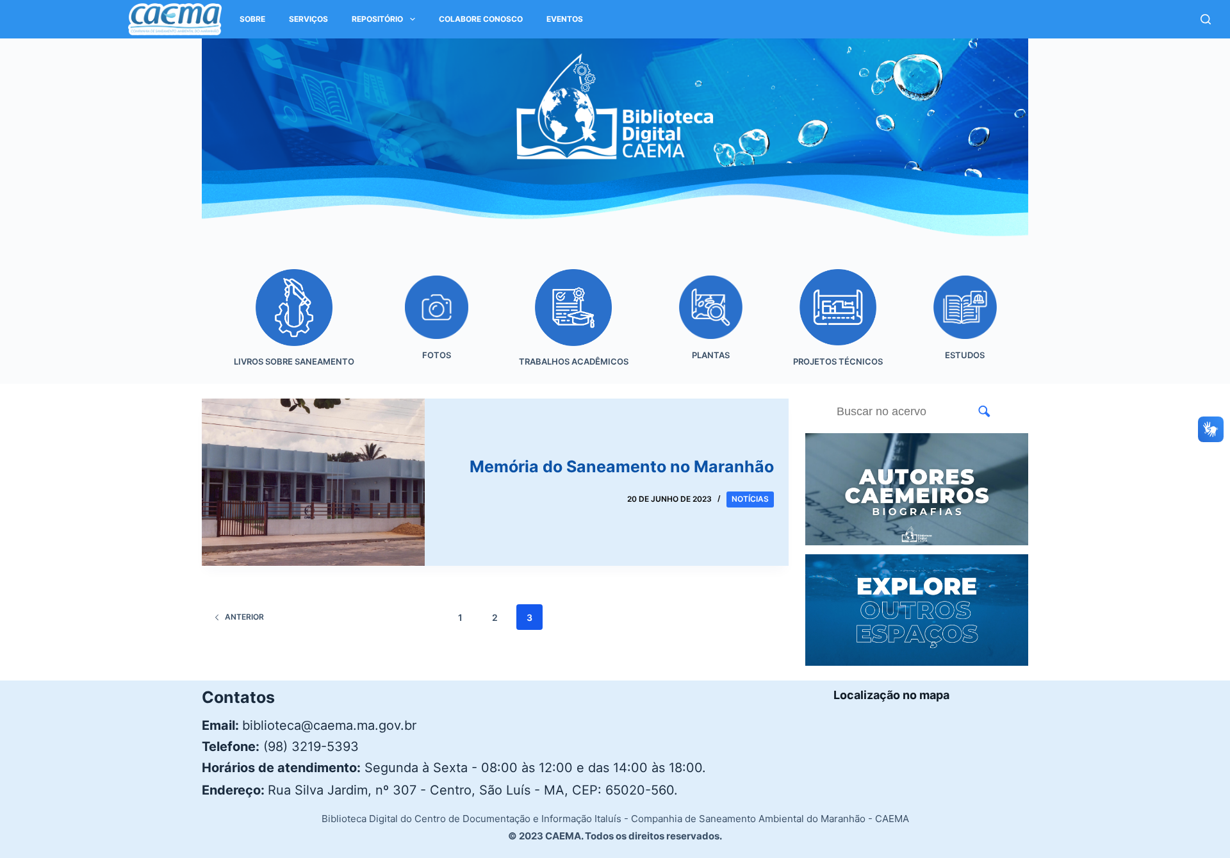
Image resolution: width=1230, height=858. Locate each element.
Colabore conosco (481, 19)
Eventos (564, 19)
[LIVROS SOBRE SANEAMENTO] (293, 326)
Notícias (750, 499)
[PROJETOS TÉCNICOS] (837, 326)
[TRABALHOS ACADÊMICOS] (573, 326)
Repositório (377, 19)
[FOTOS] (436, 326)
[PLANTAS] (710, 326)
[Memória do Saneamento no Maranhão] (313, 482)
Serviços (308, 19)
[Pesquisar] (1206, 19)
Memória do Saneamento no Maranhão (622, 466)
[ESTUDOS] (965, 326)
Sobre (252, 19)
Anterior (244, 617)
